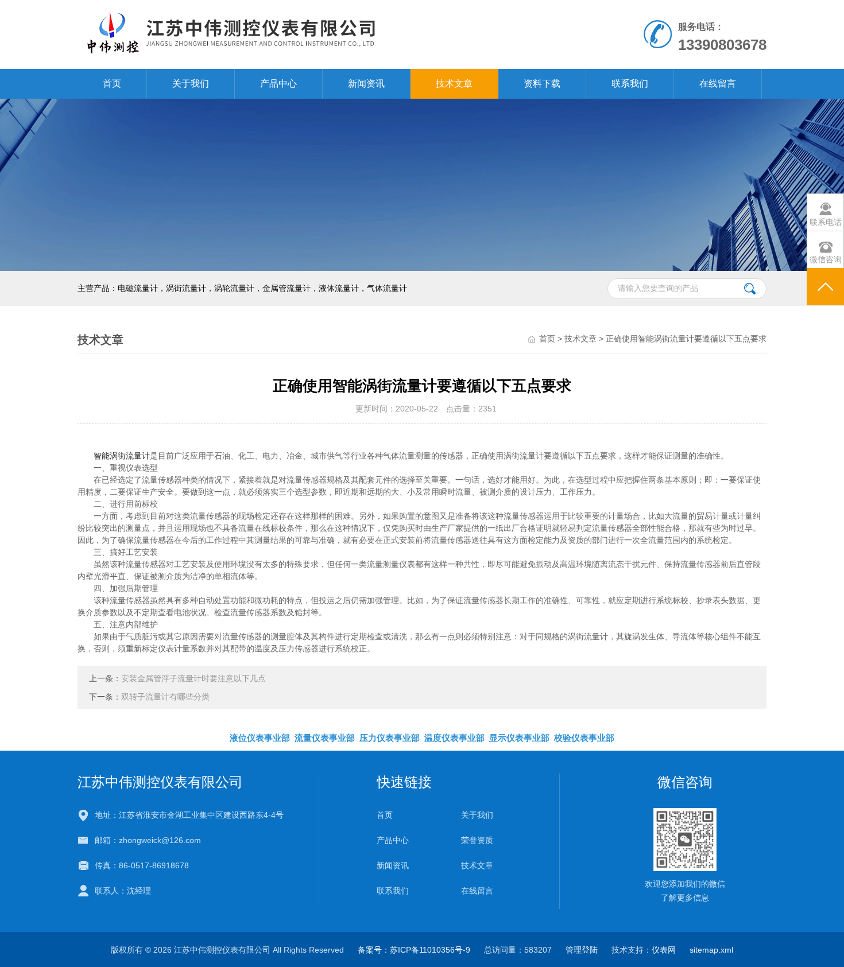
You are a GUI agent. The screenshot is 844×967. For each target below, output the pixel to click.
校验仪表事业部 (584, 738)
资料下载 (542, 83)
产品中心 (278, 83)
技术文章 (454, 83)
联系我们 (629, 83)
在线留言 (717, 83)
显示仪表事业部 (519, 738)
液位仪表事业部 (260, 738)
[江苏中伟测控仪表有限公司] (289, 33)
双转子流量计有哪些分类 (165, 696)
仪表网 (664, 949)
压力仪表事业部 (389, 738)
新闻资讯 (366, 83)
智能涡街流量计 (122, 455)
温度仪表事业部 (454, 738)
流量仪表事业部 (325, 738)
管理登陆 (582, 949)
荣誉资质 (477, 840)
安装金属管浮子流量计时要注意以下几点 (193, 678)
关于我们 (190, 83)
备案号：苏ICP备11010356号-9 (414, 949)
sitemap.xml (711, 949)
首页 (112, 83)
